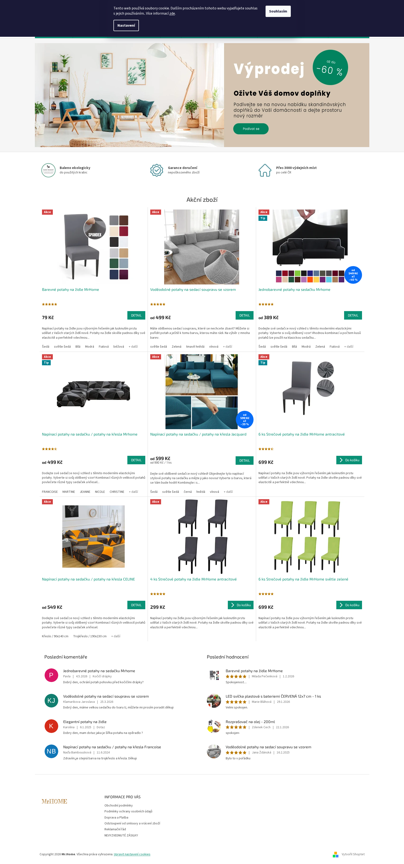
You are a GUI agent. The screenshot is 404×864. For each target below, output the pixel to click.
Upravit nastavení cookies (132, 854)
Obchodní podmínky (118, 805)
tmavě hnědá (195, 346)
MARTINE (68, 492)
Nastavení (126, 25)
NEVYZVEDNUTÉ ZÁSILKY (121, 835)
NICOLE (100, 492)
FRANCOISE (50, 492)
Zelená (176, 346)
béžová (118, 346)
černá (188, 492)
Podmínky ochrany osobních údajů (128, 811)
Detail (136, 315)
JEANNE (85, 492)
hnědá (200, 492)
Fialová (104, 346)
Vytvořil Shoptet (353, 854)
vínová (213, 346)
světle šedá (62, 346)
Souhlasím (278, 11)
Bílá (77, 346)
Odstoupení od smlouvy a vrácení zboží (132, 823)
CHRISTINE (117, 492)
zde (172, 13)
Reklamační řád (115, 829)
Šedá (45, 346)
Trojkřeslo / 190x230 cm (90, 636)
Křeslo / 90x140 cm (55, 636)
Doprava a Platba (116, 817)
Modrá (89, 346)
